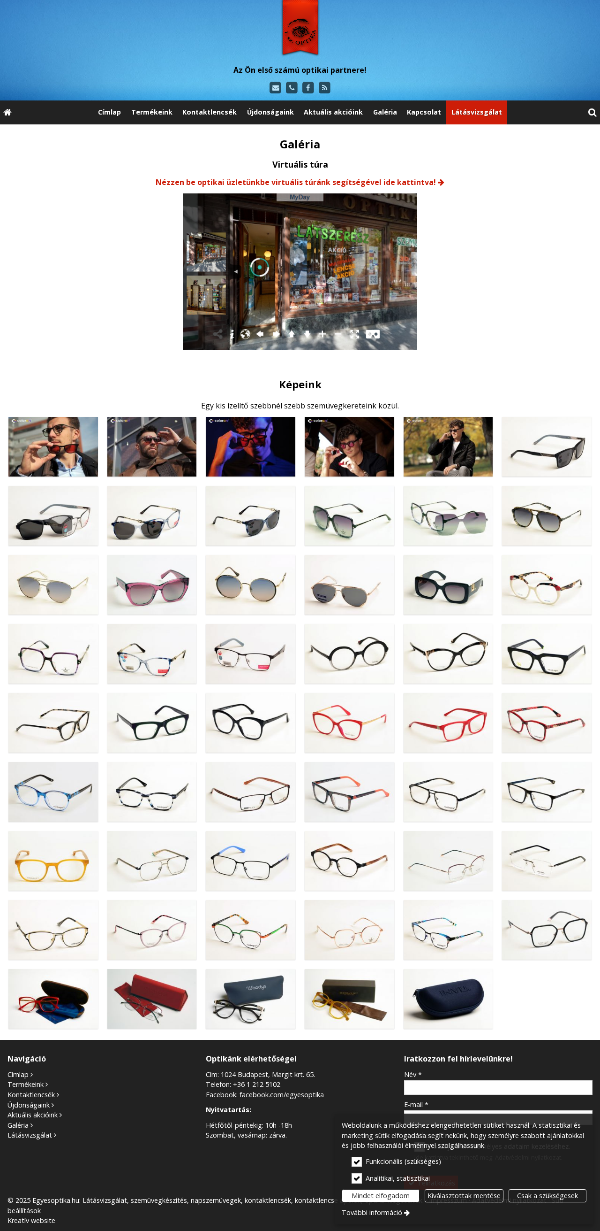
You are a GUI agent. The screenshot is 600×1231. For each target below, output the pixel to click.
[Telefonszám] (292, 88)
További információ (372, 1212)
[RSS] (324, 88)
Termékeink (26, 1084)
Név (413, 1074)
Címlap (18, 1074)
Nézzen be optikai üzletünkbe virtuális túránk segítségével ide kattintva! (296, 182)
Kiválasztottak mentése (464, 1195)
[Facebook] (308, 88)
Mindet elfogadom (381, 1195)
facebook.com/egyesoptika (282, 1094)
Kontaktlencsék (31, 1094)
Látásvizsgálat (30, 1135)
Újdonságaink (29, 1104)
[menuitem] (7, 112)
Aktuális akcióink (33, 1114)
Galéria (18, 1125)
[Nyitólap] (300, 29)
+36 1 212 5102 (256, 1084)
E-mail (416, 1104)
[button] (592, 112)
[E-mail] (275, 88)
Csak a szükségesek (547, 1195)
